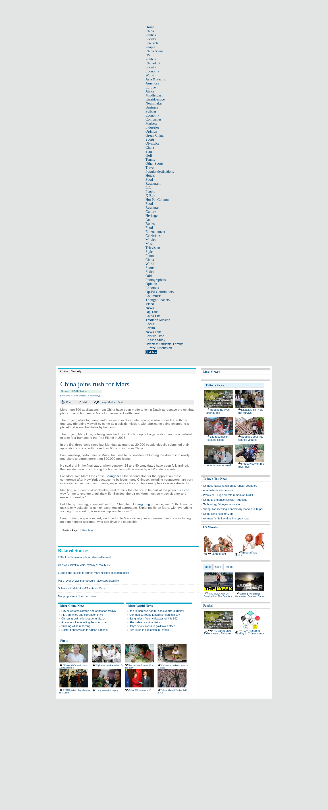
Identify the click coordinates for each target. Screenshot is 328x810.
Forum (150, 328)
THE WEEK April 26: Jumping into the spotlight (218, 595)
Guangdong (141, 504)
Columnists (153, 296)
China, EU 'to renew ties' (139, 690)
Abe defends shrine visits (144, 622)
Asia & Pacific (155, 79)
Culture (150, 211)
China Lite (152, 316)
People (150, 47)
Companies (153, 119)
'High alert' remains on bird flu (109, 665)
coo (186, 490)
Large (104, 402)
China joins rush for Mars (218, 513)
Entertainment (155, 232)
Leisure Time (154, 336)
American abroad (220, 465)
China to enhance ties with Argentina (225, 499)
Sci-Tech (151, 43)
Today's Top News (215, 478)
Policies (150, 111)
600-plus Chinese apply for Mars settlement (84, 557)
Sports (149, 139)
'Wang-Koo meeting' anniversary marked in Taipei (233, 509)
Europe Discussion (158, 348)
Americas (152, 83)
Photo (149, 256)
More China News (72, 605)
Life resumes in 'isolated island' (217, 438)
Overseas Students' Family (164, 344)
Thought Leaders (157, 300)
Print (68, 402)
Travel (149, 167)
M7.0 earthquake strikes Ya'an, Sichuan (218, 632)
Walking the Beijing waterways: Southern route (249, 595)
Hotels (150, 175)
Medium (112, 402)
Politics (150, 35)
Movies (150, 240)
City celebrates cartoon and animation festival (88, 611)
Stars (148, 151)
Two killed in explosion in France (149, 630)
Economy (152, 71)
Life (148, 187)
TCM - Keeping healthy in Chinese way (249, 632)
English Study (155, 340)
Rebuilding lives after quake (218, 411)
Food (149, 179)
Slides (149, 272)
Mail (85, 402)
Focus (149, 324)
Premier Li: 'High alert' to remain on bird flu (228, 495)
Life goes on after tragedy (106, 690)
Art (147, 219)
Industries (152, 127)
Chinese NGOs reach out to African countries (73, 666)
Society (150, 39)
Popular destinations (159, 171)
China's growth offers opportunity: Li (83, 618)
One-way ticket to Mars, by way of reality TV (84, 565)
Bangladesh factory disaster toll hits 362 (153, 618)
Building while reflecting (75, 626)
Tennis (150, 159)
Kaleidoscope (155, 99)
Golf (148, 155)
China (149, 31)
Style (149, 252)
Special (208, 605)
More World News (140, 605)
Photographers (155, 280)
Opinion (151, 131)
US (147, 55)
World (149, 75)
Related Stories (73, 550)
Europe (150, 87)
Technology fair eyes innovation (222, 504)
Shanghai (112, 476)
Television (152, 248)
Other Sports (154, 163)
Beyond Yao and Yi (246, 554)
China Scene (154, 51)
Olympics (152, 143)
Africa (149, 91)
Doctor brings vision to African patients (84, 630)
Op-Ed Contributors (159, 292)
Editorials (152, 288)
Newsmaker (153, 103)
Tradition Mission (157, 320)
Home (149, 27)
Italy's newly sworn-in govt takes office (152, 626)
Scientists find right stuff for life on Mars (81, 588)
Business (151, 107)
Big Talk (151, 312)
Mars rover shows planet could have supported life (88, 580)
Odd (148, 276)
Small (120, 402)
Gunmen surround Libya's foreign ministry (154, 614)
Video (149, 304)
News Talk (153, 332)
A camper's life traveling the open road (84, 622)
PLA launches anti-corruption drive (82, 614)
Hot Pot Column (157, 199)
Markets (151, 123)
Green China (154, 135)
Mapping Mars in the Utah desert (78, 596)
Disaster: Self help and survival (250, 411)
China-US (152, 63)
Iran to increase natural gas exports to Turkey (156, 611)
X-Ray (150, 195)
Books (150, 224)
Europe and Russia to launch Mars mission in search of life (93, 572)
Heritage (151, 215)
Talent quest (218, 554)
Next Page (87, 530)
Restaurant (152, 183)
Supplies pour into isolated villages (250, 438)
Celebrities (152, 236)
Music (149, 244)
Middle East (153, 95)
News (149, 308)
